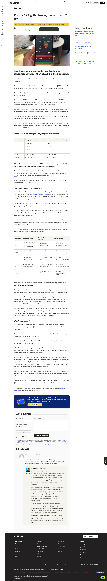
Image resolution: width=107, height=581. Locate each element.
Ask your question (41, 435)
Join (102, 2)
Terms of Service (48, 444)
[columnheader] (19, 140)
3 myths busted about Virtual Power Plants (83, 47)
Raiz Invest (32, 79)
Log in (96, 3)
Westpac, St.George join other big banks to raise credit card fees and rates (85, 55)
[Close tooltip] (105, 571)
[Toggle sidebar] (5, 10)
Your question (38, 418)
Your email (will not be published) (22, 425)
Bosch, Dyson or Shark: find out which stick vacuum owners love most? (84, 33)
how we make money (42, 576)
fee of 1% (36, 171)
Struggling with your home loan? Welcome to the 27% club (84, 41)
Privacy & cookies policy (42, 564)
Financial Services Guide (82, 575)
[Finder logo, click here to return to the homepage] (15, 3)
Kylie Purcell (20, 28)
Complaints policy (53, 564)
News (20, 7)
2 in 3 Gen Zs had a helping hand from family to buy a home (84, 62)
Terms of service (32, 564)
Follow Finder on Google (49, 29)
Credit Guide (89, 575)
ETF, (15, 175)
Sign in (24, 436)
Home (15, 7)
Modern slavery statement (65, 564)
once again (41, 79)
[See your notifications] (91, 2)
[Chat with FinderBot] (103, 577)
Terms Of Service (51, 441)
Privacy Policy (40, 444)
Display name (20, 418)
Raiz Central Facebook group (39, 194)
